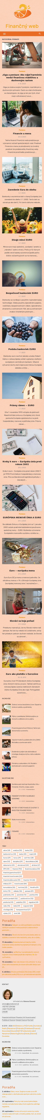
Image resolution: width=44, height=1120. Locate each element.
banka (28, 850)
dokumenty (9, 865)
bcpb (32, 854)
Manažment (12, 1028)
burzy (17, 858)
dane (6, 861)
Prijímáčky (20, 1028)
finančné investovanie (12, 876)
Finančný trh (20, 1017)
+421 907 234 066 (8, 1007)
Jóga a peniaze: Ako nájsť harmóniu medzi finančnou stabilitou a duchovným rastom (22, 77)
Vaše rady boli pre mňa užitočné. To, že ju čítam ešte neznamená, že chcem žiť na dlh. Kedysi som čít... (21, 964)
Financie (37, 1028)
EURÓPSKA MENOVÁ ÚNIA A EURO (22, 517)
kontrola (22, 887)
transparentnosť (23, 910)
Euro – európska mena (22, 570)
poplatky (21, 902)
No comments (34, 1053)
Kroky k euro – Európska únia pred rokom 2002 (22, 463)
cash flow (29, 858)
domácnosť (23, 865)
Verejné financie (21, 1020)
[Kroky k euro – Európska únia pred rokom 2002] (22, 442)
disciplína (18, 861)
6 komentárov (30, 801)
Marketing (14, 1034)
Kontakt (31, 1020)
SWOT (19, 1031)
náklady (17, 891)
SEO (14, 1026)
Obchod (33, 1034)
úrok (17, 913)
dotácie (36, 865)
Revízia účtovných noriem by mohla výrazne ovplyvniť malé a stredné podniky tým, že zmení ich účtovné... (21, 1113)
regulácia (33, 902)
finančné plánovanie (11, 880)
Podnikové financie (8, 1020)
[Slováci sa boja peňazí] (22, 601)
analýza (17, 850)
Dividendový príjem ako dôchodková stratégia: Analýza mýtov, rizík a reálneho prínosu (26, 754)
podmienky (8, 895)
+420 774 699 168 (8, 1009)
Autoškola (37, 1026)
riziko (6, 906)
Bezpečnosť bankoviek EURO (22, 293)
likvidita (34, 887)
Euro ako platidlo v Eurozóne (22, 674)
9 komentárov (30, 789)
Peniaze (22, 71)
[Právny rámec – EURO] (22, 386)
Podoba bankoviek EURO (22, 349)
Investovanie (30, 1017)
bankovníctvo (9, 854)
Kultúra (21, 1034)
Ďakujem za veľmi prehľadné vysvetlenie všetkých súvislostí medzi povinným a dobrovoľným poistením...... (21, 927)
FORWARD (15, 831)
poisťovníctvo (27, 898)
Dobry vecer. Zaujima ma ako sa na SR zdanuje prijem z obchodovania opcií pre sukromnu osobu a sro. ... (21, 1094)
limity (6, 891)
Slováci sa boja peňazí (22, 621)
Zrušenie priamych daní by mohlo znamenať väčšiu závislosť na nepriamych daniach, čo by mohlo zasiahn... (21, 944)
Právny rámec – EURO (22, 405)
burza (7, 858)
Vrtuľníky (30, 1026)
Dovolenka (5, 1036)
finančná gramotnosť (12, 873)
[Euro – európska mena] (22, 551)
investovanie (20, 884)
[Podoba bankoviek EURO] (22, 329)
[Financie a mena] (22, 114)
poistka (33, 895)
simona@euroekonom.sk (10, 1004)
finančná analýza (32, 869)
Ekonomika (6, 1031)
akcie (6, 850)
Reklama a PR (21, 1026)
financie (17, 869)
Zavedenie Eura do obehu (22, 189)
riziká (16, 906)
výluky (7, 913)
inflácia (7, 884)
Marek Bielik (25, 1053)
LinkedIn (5, 1012)
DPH (6, 869)
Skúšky (27, 1034)
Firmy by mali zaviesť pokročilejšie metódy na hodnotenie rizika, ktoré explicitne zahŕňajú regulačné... (21, 1104)
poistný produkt (10, 898)
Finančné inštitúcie (8, 1017)
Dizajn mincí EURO (22, 239)
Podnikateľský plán (28, 1031)
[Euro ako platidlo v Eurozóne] (22, 654)
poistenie (21, 895)
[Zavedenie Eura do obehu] (22, 170)
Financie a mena (22, 133)
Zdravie (13, 1031)
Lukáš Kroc (26, 1065)
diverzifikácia (32, 861)
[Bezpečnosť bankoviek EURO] (22, 273)
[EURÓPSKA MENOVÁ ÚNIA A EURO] (22, 498)
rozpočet (28, 906)
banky (22, 854)
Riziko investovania (18, 820)
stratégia (8, 910)
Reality (4, 1028)
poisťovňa (8, 902)
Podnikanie (29, 1028)
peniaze (29, 891)
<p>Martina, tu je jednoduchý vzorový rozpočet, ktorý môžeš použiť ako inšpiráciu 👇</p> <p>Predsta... (20, 954)
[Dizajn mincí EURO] (22, 220)
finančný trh (29, 880)
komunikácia (9, 887)
